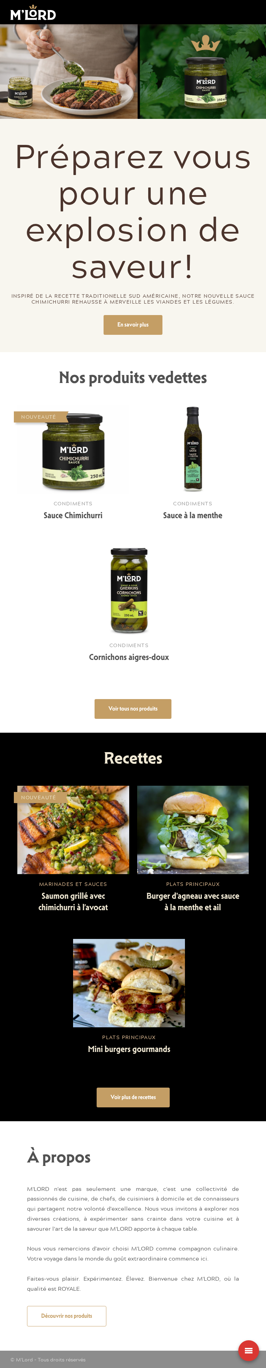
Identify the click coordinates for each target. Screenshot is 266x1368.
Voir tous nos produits (133, 708)
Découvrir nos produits (66, 1315)
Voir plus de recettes (133, 1097)
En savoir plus (133, 324)
